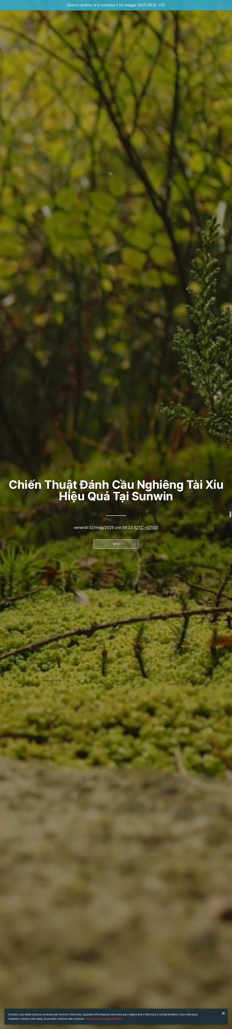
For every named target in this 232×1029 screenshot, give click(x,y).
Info (116, 544)
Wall (230, 515)
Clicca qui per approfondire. (104, 1018)
